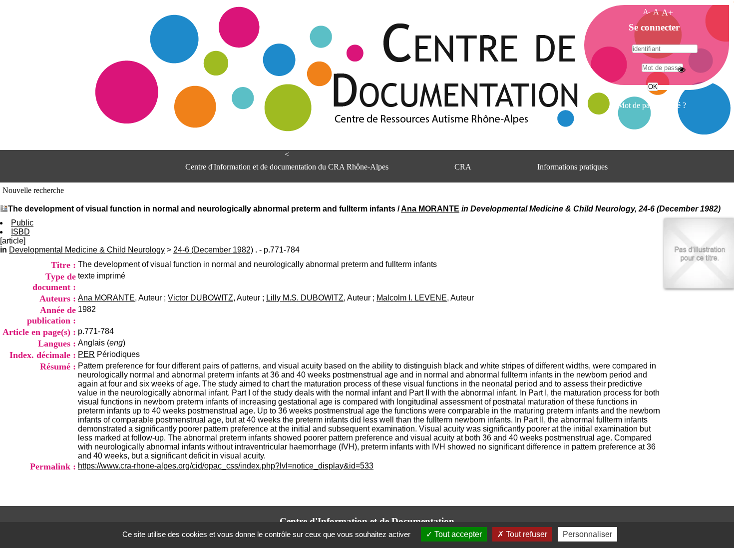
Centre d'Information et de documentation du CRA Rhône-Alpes (286, 166)
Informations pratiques (572, 166)
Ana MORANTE (430, 208)
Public (22, 222)
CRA (462, 166)
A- (647, 12)
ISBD (20, 232)
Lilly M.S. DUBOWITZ (305, 298)
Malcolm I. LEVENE (411, 298)
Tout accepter (457, 534)
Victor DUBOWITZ (200, 298)
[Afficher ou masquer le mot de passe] (682, 70)
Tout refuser (525, 534)
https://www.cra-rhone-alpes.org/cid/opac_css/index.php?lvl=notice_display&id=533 (225, 466)
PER (86, 354)
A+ (667, 13)
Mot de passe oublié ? (652, 105)
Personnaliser (587, 534)
